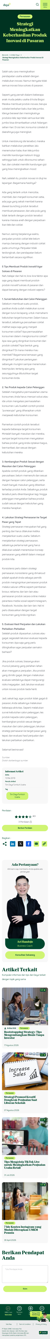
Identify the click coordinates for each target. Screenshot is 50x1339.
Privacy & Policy (41, 1324)
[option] (25, 30)
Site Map (9, 1324)
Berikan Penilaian (25, 828)
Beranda (5, 55)
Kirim (25, 1289)
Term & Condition (25, 1324)
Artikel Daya (15, 55)
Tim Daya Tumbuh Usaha (17, 795)
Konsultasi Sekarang (25, 955)
